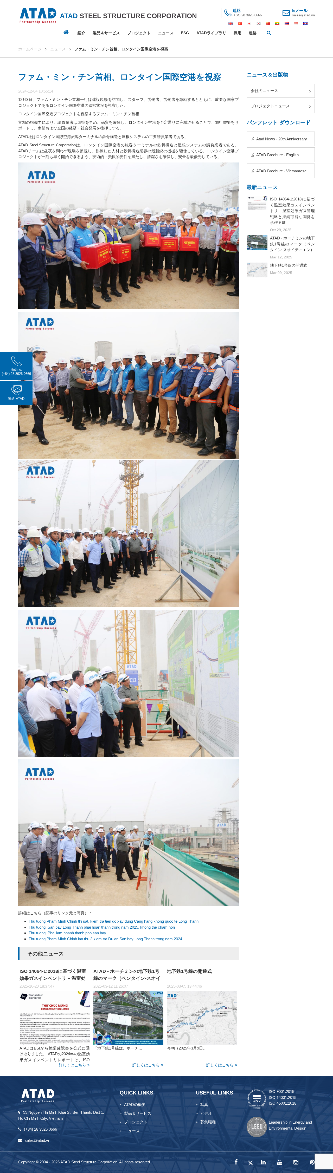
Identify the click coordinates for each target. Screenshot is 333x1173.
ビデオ (206, 1113)
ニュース (166, 33)
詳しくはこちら (72, 1065)
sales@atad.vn (303, 15)
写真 (204, 1104)
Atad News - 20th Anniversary (281, 139)
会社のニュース (264, 90)
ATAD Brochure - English (277, 155)
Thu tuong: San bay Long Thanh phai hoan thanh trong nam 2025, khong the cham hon (102, 927)
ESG (185, 33)
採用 (237, 33)
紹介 (81, 33)
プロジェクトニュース (270, 106)
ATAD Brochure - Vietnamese (280, 171)
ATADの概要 (135, 1104)
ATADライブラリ (211, 33)
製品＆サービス (106, 33)
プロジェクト (139, 33)
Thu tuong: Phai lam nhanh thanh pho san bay (67, 933)
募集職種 (208, 1122)
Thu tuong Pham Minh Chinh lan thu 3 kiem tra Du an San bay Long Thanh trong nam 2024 (105, 939)
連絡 (253, 33)
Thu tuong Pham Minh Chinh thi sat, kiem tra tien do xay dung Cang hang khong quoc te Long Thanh (113, 921)
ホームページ (30, 49)
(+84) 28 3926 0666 (247, 15)
